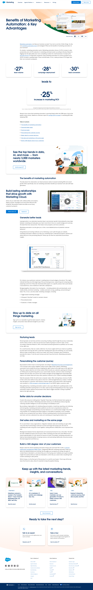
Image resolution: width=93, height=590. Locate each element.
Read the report (12, 504)
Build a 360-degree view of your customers (32, 140)
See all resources (46, 513)
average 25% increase (54, 115)
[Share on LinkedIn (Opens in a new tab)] (75, 36)
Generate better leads (27, 127)
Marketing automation (26, 44)
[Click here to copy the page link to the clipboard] (85, 36)
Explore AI (24, 211)
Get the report (18, 167)
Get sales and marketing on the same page (32, 138)
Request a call (26, 542)
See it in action (54, 542)
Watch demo (11, 211)
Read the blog (53, 504)
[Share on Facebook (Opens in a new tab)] (82, 36)
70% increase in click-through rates (39, 383)
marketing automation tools (29, 46)
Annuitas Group (24, 55)
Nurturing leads (25, 130)
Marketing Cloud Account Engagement (62, 364)
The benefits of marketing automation (31, 124)
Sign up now (18, 327)
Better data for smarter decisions (29, 135)
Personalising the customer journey (30, 132)
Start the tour (74, 504)
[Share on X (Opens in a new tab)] (78, 36)
